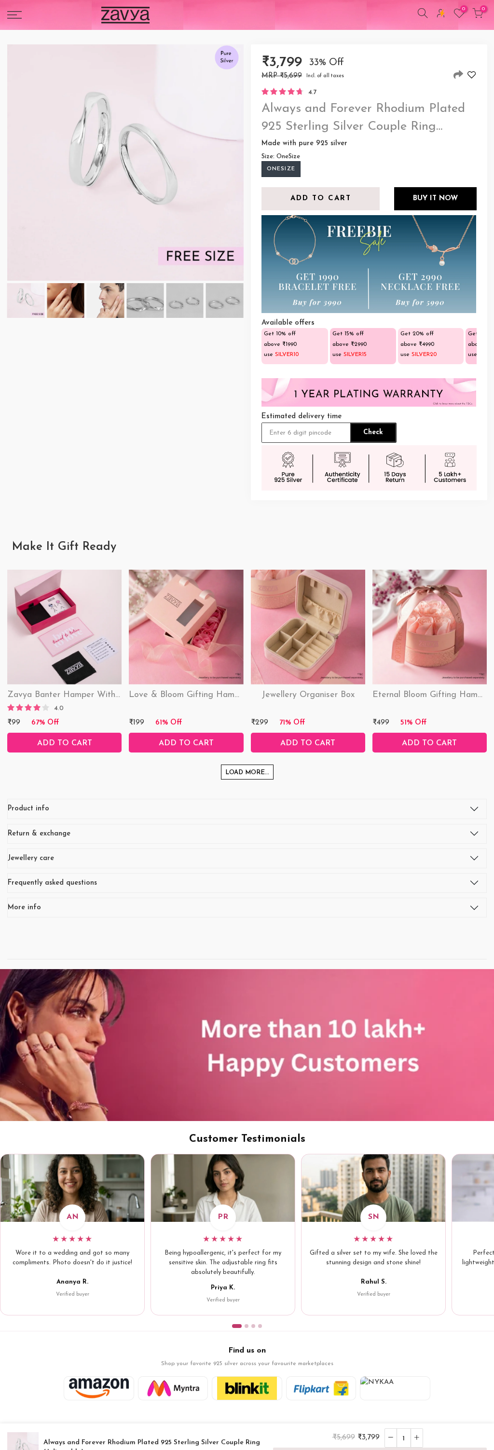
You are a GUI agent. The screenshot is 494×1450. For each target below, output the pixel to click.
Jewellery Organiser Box (308, 695)
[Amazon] (99, 1388)
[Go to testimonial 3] (253, 1326)
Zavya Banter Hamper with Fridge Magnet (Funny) (108, 695)
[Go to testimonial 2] (246, 1326)
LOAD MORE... (247, 772)
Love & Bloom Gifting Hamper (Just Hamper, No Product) (242, 695)
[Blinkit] (247, 1388)
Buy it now (434, 198)
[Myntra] (173, 1388)
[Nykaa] (395, 1388)
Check (373, 432)
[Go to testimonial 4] (260, 1326)
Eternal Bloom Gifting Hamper (431, 695)
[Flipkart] (321, 1388)
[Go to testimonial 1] (237, 1326)
